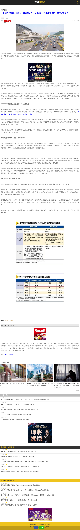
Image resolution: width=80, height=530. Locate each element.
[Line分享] (42, 527)
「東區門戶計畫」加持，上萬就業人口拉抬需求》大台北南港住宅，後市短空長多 (34, 13)
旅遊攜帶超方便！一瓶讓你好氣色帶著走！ (12, 384)
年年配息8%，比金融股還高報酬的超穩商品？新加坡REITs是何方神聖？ (40, 384)
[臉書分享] (36, 527)
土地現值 (10, 321)
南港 (6, 321)
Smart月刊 (6, 22)
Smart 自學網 (9, 354)
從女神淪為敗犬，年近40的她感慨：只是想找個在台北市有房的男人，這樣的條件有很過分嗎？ (66, 386)
